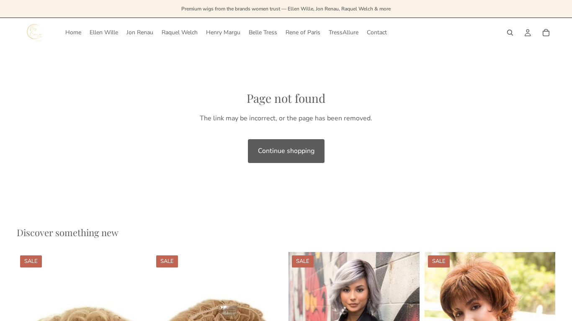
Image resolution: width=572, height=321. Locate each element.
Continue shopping (286, 150)
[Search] (510, 32)
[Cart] (546, 32)
